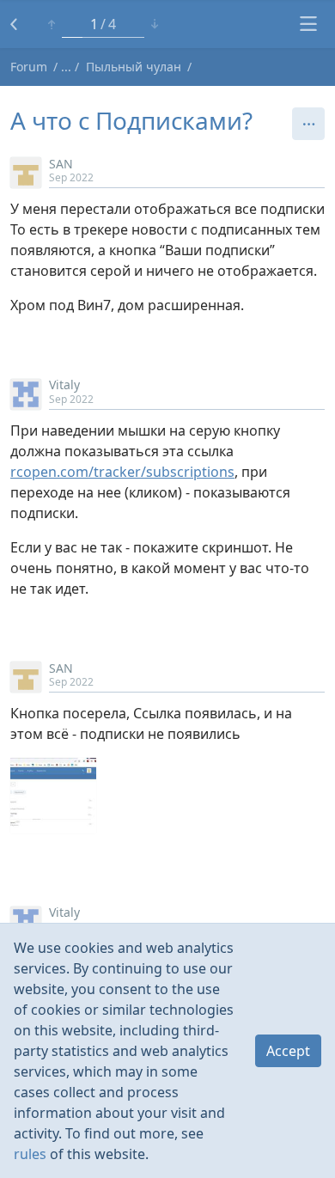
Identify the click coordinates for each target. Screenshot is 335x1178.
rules (30, 1153)
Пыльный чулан (133, 66)
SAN (61, 164)
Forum (28, 66)
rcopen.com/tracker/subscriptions (122, 471)
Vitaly (64, 384)
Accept (288, 1050)
